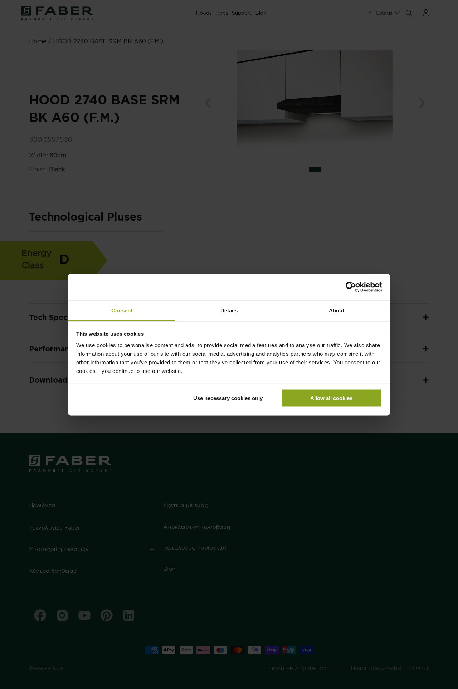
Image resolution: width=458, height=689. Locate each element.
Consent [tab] (121, 310)
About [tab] (336, 310)
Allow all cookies (331, 398)
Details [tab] (229, 310)
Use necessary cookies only (228, 398)
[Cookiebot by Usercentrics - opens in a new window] (351, 287)
